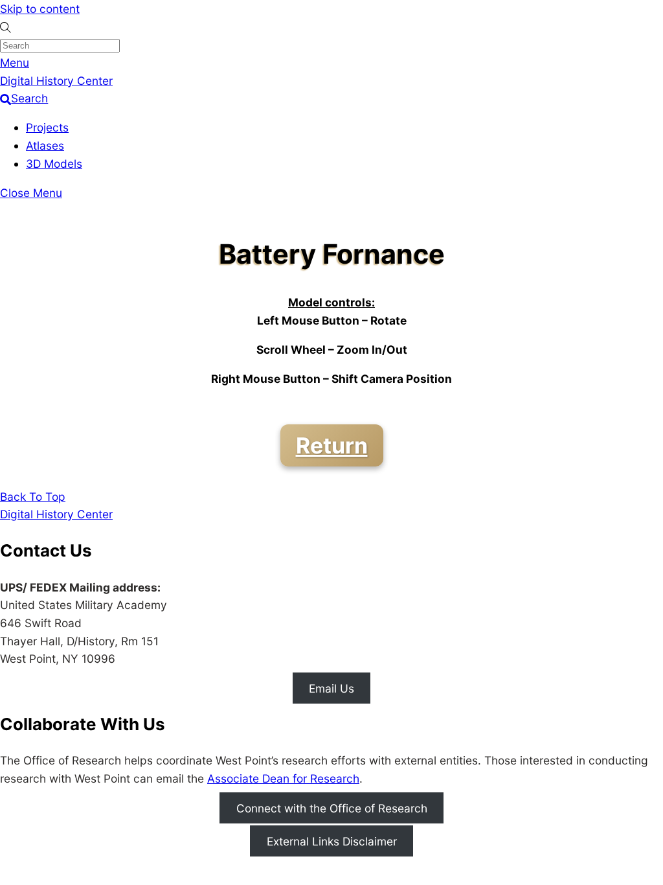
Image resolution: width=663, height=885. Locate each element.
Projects (47, 127)
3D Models (54, 163)
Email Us (331, 688)
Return (332, 445)
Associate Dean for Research (283, 778)
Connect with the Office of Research (331, 807)
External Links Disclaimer (332, 841)
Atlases (45, 145)
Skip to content (40, 9)
